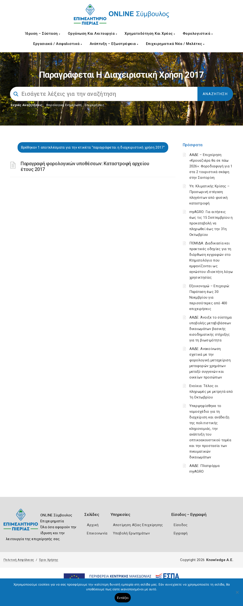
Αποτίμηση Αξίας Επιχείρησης (138, 525)
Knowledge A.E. (219, 560)
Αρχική (92, 525)
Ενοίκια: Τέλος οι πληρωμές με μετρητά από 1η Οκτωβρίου (211, 391)
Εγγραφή (181, 533)
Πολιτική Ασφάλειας (19, 560)
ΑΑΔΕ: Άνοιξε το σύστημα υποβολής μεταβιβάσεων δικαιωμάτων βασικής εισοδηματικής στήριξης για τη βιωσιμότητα (210, 328)
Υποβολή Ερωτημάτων (131, 533)
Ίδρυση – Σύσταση (42, 33)
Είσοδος (181, 525)
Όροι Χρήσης (48, 560)
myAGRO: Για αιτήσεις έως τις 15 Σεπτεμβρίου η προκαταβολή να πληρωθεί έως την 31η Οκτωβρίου (211, 223)
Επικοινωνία (97, 533)
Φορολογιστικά (197, 33)
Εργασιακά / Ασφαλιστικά (57, 44)
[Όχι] (237, 594)
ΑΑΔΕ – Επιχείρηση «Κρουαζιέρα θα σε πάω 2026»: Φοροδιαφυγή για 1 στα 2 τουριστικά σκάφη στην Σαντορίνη (211, 166)
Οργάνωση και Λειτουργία (92, 33)
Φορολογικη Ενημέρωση (64, 105)
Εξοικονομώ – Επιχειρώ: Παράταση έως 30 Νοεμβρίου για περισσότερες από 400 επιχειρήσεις (209, 297)
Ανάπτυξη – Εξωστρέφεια (113, 44)
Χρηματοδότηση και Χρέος (149, 33)
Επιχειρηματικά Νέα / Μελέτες (174, 44)
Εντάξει (123, 598)
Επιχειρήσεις (94, 105)
